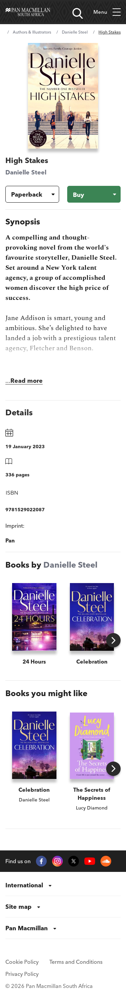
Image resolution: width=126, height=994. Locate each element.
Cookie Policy (22, 961)
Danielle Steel (75, 32)
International (24, 885)
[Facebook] (41, 861)
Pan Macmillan (26, 928)
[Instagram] (57, 861)
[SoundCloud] (105, 861)
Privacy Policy (22, 974)
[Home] (27, 12)
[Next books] (113, 640)
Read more (26, 380)
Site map (18, 906)
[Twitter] (73, 861)
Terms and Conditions (75, 961)
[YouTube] (89, 861)
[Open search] (77, 13)
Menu (100, 12)
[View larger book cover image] (63, 96)
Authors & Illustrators (32, 32)
